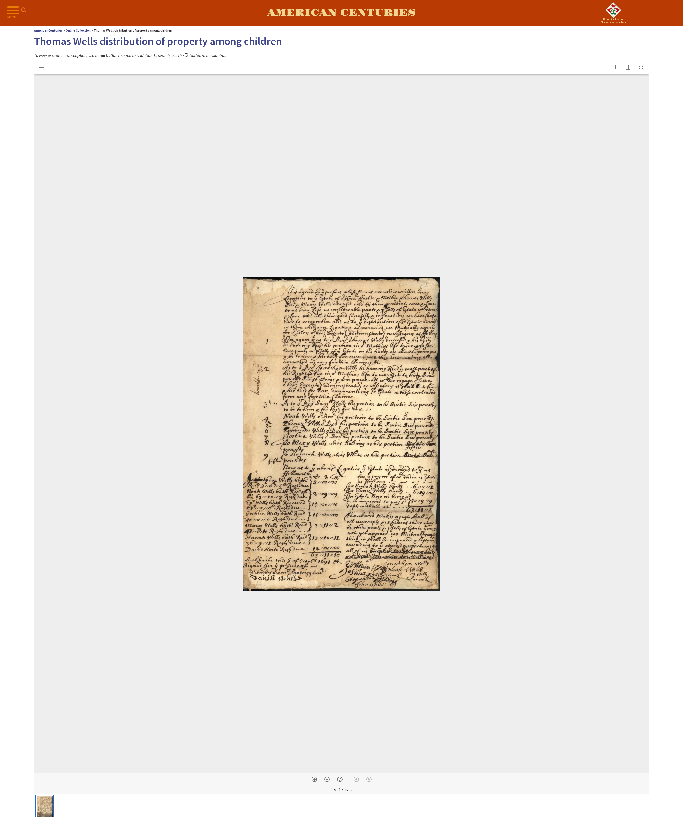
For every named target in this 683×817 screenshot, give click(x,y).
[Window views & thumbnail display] (615, 67)
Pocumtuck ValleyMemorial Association (613, 21)
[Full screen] (641, 67)
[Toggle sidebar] (41, 67)
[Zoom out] (327, 779)
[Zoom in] (314, 779)
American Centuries (341, 13)
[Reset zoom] (339, 779)
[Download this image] (628, 67)
